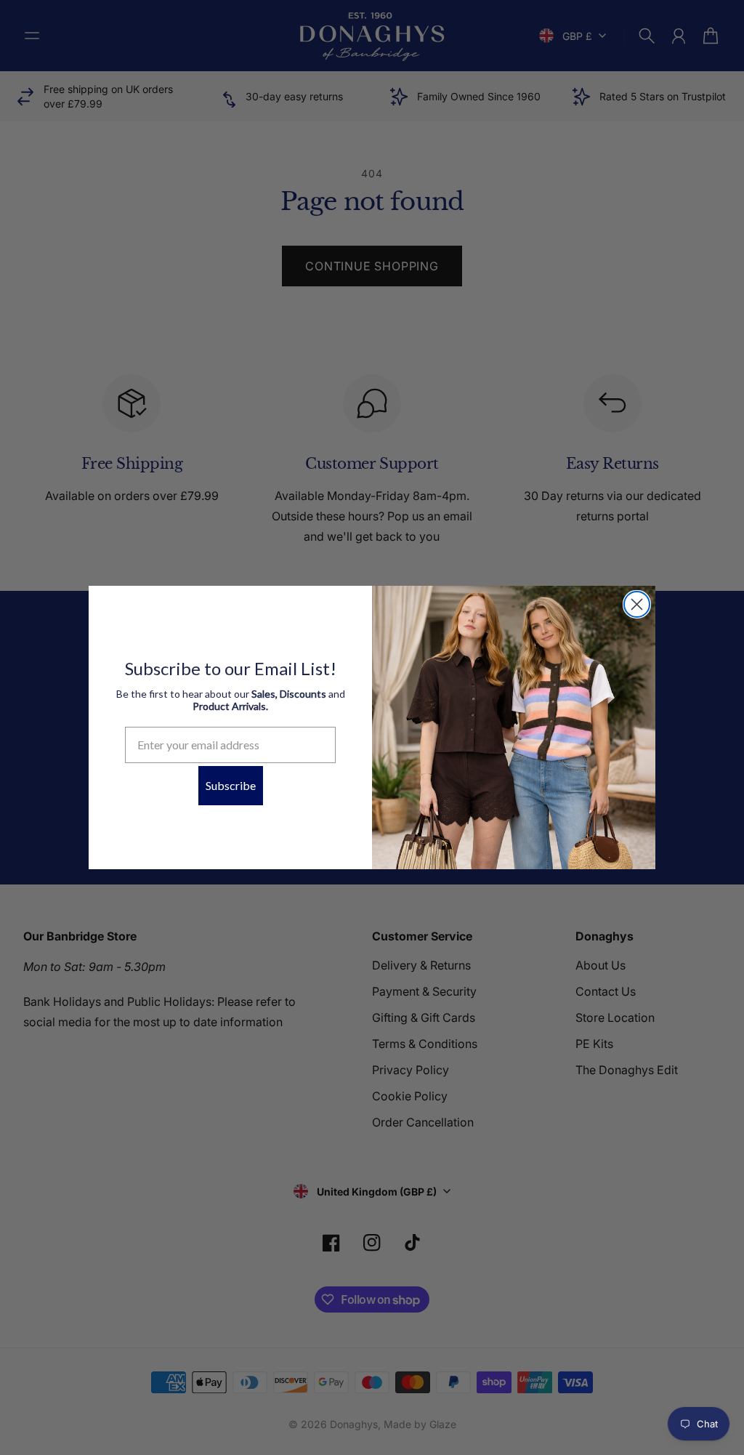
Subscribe (231, 785)
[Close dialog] (637, 604)
